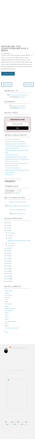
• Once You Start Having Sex (12, 168)
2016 (7, 258)
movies (7, 312)
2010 (7, 273)
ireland (16, 55)
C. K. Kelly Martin (5, 53)
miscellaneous (9, 310)
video (6, 332)
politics (7, 319)
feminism (3, 55)
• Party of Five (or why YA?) (12, 148)
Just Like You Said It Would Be (17, 202)
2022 (7, 230)
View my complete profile (17, 370)
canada (7, 293)
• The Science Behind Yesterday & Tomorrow (17, 146)
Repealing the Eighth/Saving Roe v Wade (15, 48)
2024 (7, 225)
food (6, 299)
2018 (7, 253)
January (10, 245)
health (6, 301)
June (9, 235)
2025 (7, 222)
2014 (7, 263)
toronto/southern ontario (11, 328)
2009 (8, 276)
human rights (10, 55)
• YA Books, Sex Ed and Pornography (15, 141)
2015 (7, 261)
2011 (7, 271)
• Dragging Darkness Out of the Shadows (16, 157)
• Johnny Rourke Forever (11, 154)
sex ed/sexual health (24, 55)
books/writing (8, 290)
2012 (7, 268)
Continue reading (8, 73)
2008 (8, 278)
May (9, 238)
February (10, 243)
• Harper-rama (8, 174)
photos (7, 317)
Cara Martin (22, 97)
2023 (7, 228)
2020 (7, 248)
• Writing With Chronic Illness (12, 139)
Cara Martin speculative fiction (17, 209)
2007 (7, 281)
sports (6, 323)
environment (8, 295)
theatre (7, 325)
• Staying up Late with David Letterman (15, 143)
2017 (7, 255)
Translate (17, 193)
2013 (7, 266)
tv (5, 330)
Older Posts (28, 84)
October (10, 233)
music (6, 315)
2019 (7, 250)
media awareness (9, 308)
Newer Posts (7, 84)
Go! (17, 128)
